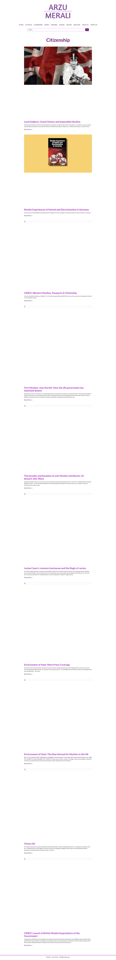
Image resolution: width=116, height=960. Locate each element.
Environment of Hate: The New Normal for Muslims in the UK (56, 754)
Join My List (85, 24)
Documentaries (38, 24)
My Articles (28, 24)
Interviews (54, 24)
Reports (47, 24)
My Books (61, 24)
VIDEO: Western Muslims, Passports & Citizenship (50, 292)
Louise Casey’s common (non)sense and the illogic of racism (55, 568)
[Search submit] (87, 29)
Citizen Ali (29, 843)
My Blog (21, 24)
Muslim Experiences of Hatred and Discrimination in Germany (56, 209)
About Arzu (77, 24)
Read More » (28, 129)
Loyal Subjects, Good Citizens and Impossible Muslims (52, 121)
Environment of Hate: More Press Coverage (47, 664)
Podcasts (69, 24)
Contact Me (93, 24)
